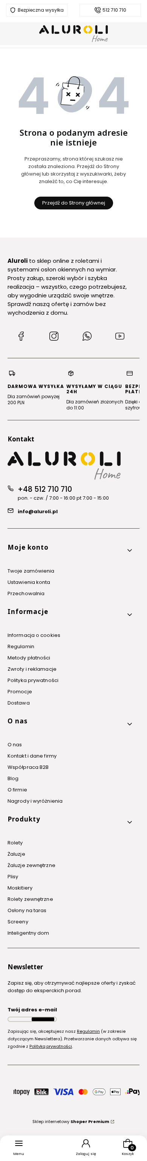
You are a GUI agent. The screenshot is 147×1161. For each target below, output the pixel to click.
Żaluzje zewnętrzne (31, 865)
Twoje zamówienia (31, 570)
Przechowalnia (26, 593)
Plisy (13, 876)
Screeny (18, 921)
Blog (13, 778)
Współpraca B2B (28, 767)
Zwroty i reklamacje (32, 669)
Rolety (15, 842)
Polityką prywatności (50, 1046)
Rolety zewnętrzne (30, 899)
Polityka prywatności (33, 680)
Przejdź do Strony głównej (73, 202)
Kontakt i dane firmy (32, 755)
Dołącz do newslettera (43, 1019)
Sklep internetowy (70, 1122)
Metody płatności (29, 657)
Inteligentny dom (28, 933)
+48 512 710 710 (45, 489)
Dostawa (19, 702)
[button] (70, 550)
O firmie (17, 789)
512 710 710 (114, 10)
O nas (15, 744)
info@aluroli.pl (38, 511)
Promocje (20, 691)
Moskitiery (20, 887)
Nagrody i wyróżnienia (35, 801)
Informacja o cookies (34, 635)
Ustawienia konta (29, 582)
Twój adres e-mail (32, 1009)
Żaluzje (16, 854)
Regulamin (21, 646)
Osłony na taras (27, 910)
